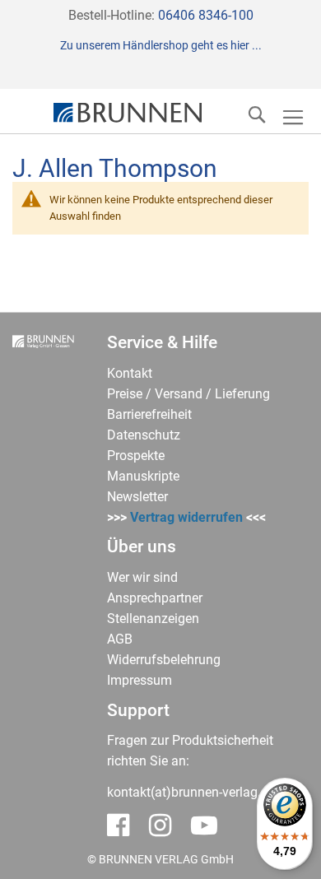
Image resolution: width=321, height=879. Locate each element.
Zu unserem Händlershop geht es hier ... (161, 45)
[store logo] (128, 113)
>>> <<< (186, 517)
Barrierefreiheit (149, 414)
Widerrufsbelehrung (164, 659)
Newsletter (137, 497)
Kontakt (129, 373)
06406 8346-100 (206, 15)
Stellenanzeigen (153, 618)
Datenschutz (143, 435)
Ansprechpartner (154, 598)
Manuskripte (143, 476)
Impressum (139, 680)
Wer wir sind (142, 577)
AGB (120, 639)
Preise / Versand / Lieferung (188, 394)
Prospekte (136, 455)
